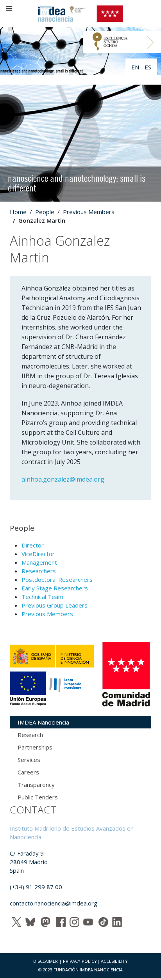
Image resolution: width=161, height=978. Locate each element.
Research (30, 735)
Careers (28, 772)
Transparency (36, 784)
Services (29, 760)
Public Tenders (38, 797)
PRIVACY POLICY (80, 961)
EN (136, 67)
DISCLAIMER (45, 961)
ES (148, 67)
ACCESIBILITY (114, 961)
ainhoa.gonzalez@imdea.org (62, 479)
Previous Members (88, 212)
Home (18, 212)
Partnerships (35, 747)
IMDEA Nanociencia (43, 722)
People (44, 212)
